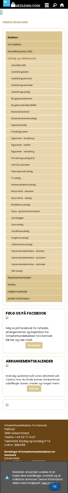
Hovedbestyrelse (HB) (20, 51)
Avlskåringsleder (20, 71)
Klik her (34, 388)
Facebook (34, 345)
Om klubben (14, 44)
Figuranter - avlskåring (22, 151)
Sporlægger (17, 217)
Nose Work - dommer (22, 191)
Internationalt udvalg (22, 171)
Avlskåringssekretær (22, 85)
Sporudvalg (17, 224)
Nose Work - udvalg (21, 198)
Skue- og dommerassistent (25, 211)
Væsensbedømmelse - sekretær (28, 264)
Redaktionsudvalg (20, 204)
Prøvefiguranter (19, 131)
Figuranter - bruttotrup (23, 138)
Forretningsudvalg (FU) (23, 158)
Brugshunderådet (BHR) (23, 105)
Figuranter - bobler (21, 144)
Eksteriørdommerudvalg (23, 118)
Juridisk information (18, 298)
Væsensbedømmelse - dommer (28, 251)
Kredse (12, 284)
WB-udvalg (16, 270)
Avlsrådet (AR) (18, 65)
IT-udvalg (16, 177)
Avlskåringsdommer (21, 78)
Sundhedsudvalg (20, 231)
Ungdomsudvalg (19, 237)
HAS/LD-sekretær (20, 164)
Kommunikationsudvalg (23, 184)
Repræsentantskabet (19, 277)
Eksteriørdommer (20, 111)
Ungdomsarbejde (17, 291)
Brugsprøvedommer (21, 98)
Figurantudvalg (19, 125)
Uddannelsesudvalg (21, 244)
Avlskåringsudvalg (20, 91)
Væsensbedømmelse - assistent (28, 257)
